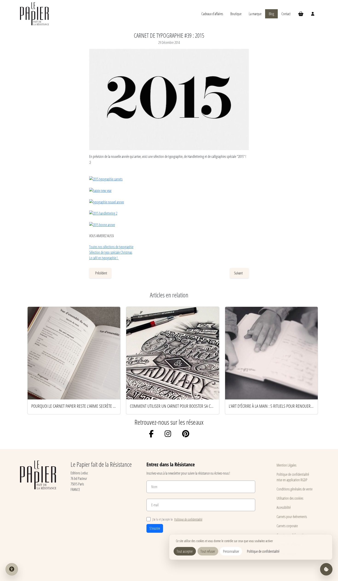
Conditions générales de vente (294, 489)
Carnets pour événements (292, 516)
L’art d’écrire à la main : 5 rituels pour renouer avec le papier (271, 406)
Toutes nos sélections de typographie (111, 246)
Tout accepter (185, 551)
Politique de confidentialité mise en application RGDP (293, 477)
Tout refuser (208, 551)
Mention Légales (286, 465)
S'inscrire (154, 528)
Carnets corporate (287, 525)
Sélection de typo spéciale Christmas (110, 252)
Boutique (235, 13)
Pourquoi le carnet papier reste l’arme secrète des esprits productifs (74, 406)
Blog (271, 13)
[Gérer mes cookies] (326, 569)
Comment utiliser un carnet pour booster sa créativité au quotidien (172, 406)
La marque (255, 13)
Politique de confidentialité (188, 519)
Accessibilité (284, 507)
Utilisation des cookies (290, 498)
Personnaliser (231, 551)
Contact (286, 13)
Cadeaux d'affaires (212, 13)
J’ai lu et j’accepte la (177, 519)
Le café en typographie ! (104, 257)
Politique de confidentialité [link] (263, 551)
